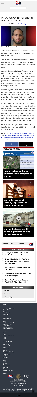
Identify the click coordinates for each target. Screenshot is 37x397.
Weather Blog (6, 321)
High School (5, 337)
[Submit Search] (27, 7)
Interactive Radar (7, 318)
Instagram (5, 361)
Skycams (5, 320)
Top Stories (30, 133)
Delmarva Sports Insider (8, 335)
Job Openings (8, 297)
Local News (23, 133)
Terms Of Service (16, 389)
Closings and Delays (7, 327)
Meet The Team (6, 344)
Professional (6, 340)
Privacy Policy (7, 389)
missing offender (6, 137)
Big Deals (5, 373)
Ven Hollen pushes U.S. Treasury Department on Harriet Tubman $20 (15, 203)
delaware (22, 135)
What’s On (5, 350)
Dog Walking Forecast (8, 328)
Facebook (5, 358)
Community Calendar (8, 370)
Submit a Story (6, 356)
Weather (5, 317)
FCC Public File (26, 389)
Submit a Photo (6, 354)
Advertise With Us (7, 345)
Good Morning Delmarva (9, 308)
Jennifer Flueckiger (21, 24)
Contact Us (5, 347)
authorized (15, 135)
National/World (6, 312)
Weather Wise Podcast (8, 322)
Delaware (16, 133)
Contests (7, 294)
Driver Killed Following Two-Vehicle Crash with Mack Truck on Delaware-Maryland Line (18, 261)
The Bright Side (6, 309)
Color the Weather (7, 330)
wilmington (9, 140)
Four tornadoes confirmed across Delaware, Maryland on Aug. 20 (18, 174)
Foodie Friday (6, 367)
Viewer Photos (6, 369)
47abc (18, 3)
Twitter (4, 360)
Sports (4, 334)
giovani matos (29, 135)
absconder (8, 135)
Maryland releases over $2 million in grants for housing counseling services (17, 232)
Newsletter (5, 357)
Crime (11, 133)
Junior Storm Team (7, 324)
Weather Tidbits (6, 325)
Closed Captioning (22, 391)
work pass (16, 140)
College (4, 338)
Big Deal (6, 290)
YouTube (5, 363)
